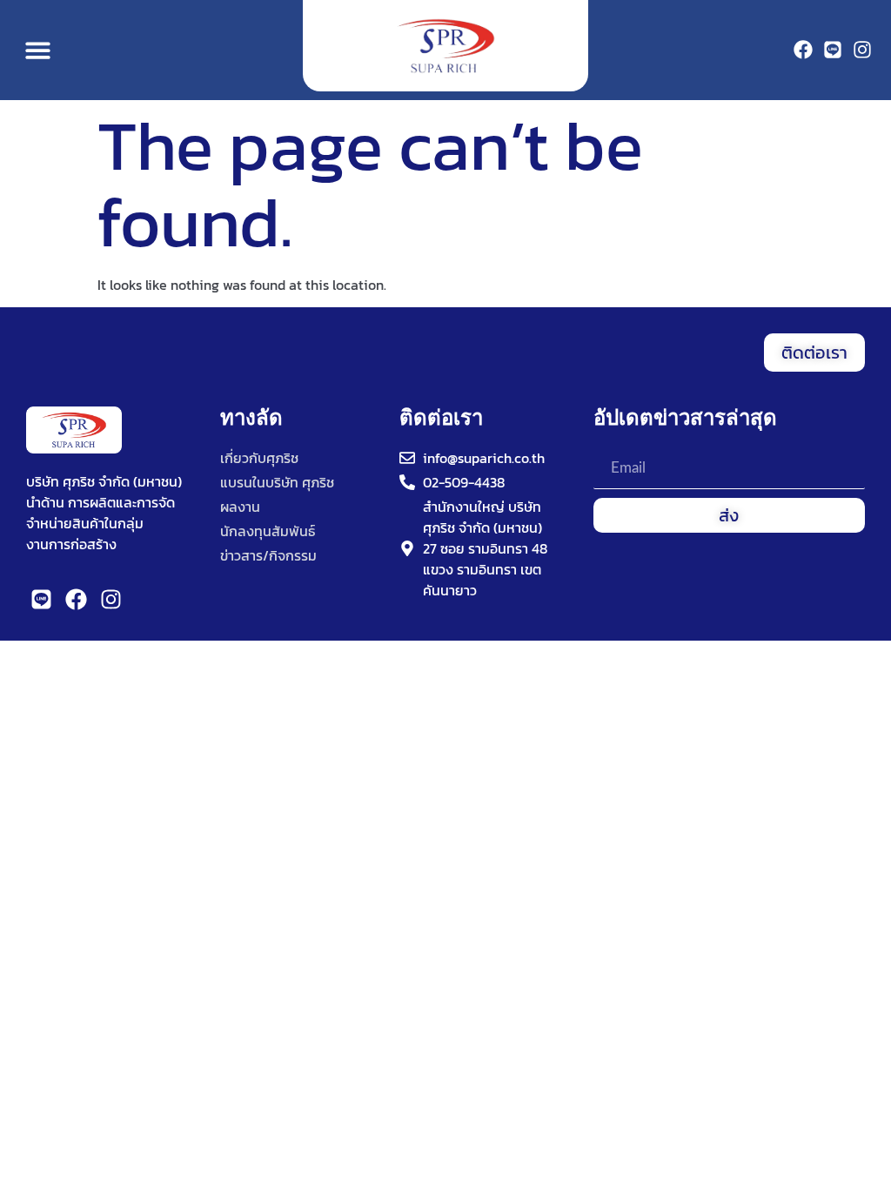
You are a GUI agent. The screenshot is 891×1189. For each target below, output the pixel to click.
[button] (37, 50)
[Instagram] (862, 49)
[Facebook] (803, 49)
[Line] (832, 49)
